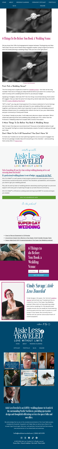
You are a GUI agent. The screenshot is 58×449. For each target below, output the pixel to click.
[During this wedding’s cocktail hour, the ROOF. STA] (12, 360)
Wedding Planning (22, 2)
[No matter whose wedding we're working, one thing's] (12, 395)
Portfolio (52, 2)
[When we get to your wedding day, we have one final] (46, 360)
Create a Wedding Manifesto (16, 101)
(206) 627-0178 (39, 433)
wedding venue (34, 89)
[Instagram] (21, 437)
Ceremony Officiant (39, 2)
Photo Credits (41, 443)
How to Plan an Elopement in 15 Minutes (17, 235)
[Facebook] (29, 437)
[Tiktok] (32, 437)
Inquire (42, 6)
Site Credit (34, 443)
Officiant (17, 348)
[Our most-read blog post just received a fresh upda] (29, 378)
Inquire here (18, 141)
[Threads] (25, 437)
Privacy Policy (16, 443)
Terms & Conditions (25, 443)
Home (4, 2)
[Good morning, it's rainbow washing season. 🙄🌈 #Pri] (29, 360)
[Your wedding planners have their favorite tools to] (46, 378)
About (11, 2)
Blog (14, 6)
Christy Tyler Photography (29, 83)
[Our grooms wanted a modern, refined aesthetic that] (12, 378)
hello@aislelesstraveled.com (23, 433)
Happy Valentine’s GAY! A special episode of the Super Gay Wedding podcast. (29, 240)
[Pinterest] (36, 437)
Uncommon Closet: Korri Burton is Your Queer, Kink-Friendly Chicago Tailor (28, 238)
